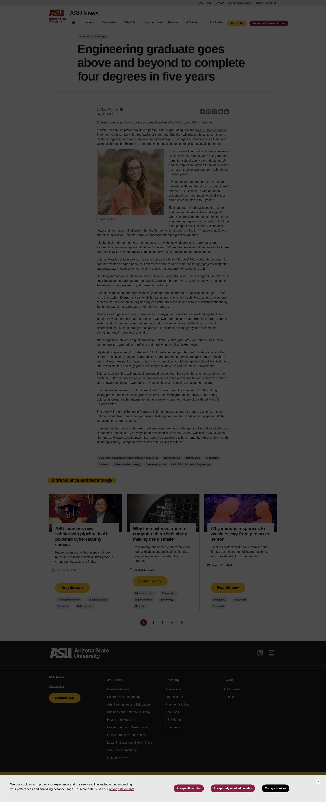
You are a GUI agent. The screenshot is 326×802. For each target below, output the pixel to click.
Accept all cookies (189, 788)
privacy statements (121, 789)
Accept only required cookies (233, 788)
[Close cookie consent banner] (318, 781)
